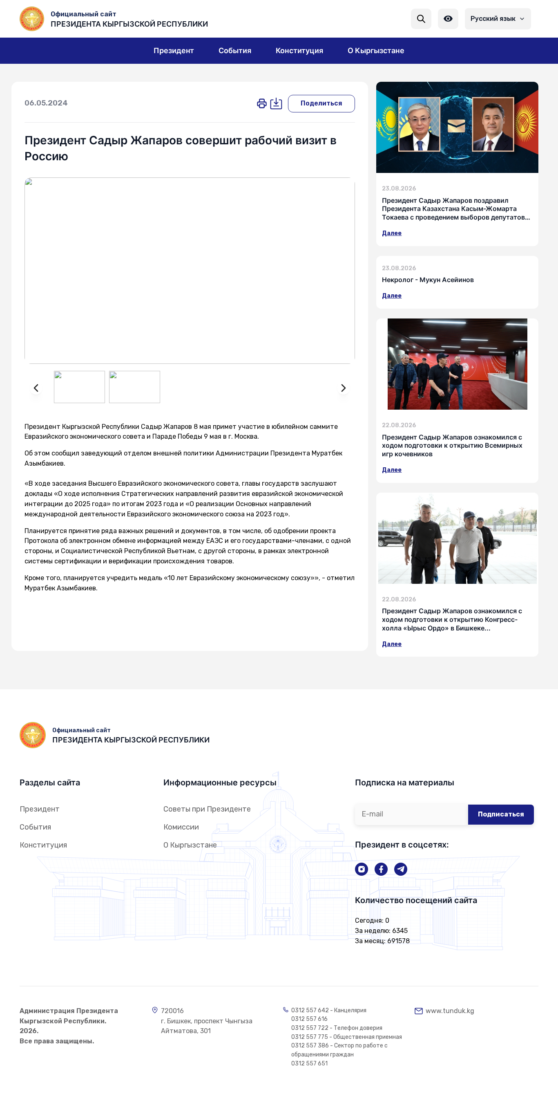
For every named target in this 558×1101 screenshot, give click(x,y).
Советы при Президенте (207, 809)
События (35, 827)
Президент (40, 809)
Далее (392, 233)
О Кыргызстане (190, 845)
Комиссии (181, 827)
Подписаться (501, 814)
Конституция (43, 845)
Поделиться (321, 103)
